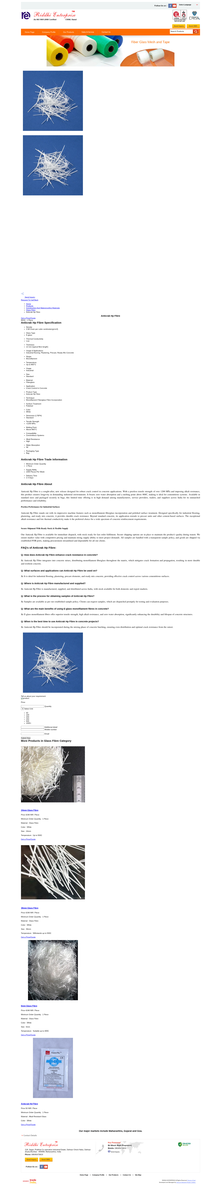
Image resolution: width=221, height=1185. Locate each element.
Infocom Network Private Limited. (186, 1182)
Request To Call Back (29, 300)
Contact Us (106, 32)
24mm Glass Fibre (29, 810)
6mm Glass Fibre (29, 1006)
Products (29, 306)
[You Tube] (174, 7)
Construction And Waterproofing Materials (43, 308)
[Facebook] (170, 7)
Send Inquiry (29, 297)
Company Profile (49, 32)
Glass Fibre (30, 310)
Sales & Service (88, 32)
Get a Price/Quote (28, 318)
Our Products (68, 32)
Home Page (29, 32)
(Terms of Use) (191, 1180)
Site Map (138, 1175)
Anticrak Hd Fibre (29, 1104)
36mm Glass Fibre (29, 908)
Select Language (185, 5)
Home (28, 304)
